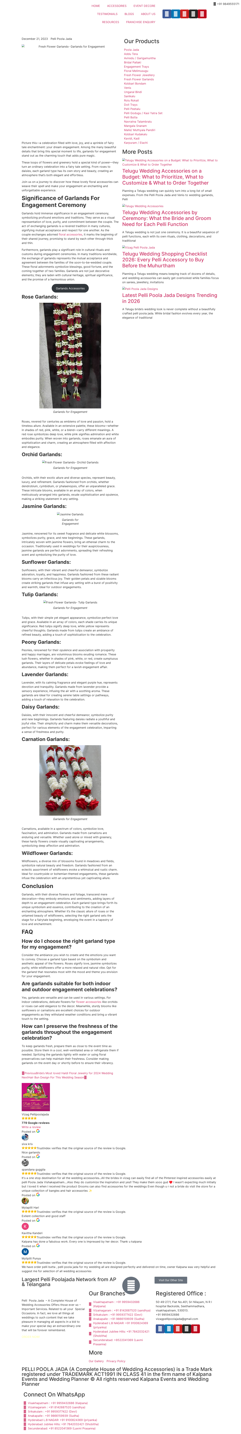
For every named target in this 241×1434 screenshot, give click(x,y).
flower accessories (88, 1002)
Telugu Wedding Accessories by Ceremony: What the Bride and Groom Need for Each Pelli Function (166, 218)
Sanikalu (129, 96)
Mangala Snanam (135, 126)
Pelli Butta (130, 117)
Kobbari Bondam (135, 83)
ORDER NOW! (31, 1337)
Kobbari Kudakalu (135, 134)
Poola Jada (131, 49)
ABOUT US (148, 14)
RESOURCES (110, 22)
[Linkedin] (175, 14)
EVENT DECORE (144, 6)
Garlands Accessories (70, 288)
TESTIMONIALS (107, 14)
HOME (96, 6)
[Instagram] (193, 14)
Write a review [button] (31, 1127)
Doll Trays (130, 104)
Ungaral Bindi (133, 92)
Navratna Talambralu (138, 121)
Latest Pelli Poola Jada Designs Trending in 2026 (169, 298)
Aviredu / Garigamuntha (140, 58)
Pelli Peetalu (132, 109)
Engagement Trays (136, 66)
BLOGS (129, 14)
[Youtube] (184, 14)
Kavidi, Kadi (132, 138)
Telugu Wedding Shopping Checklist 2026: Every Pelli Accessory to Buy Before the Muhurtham (164, 260)
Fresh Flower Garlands (139, 79)
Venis (127, 87)
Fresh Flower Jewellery (139, 75)
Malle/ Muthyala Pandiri (139, 130)
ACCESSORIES (116, 6)
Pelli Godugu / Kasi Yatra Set (143, 113)
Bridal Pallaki (132, 62)
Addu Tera (131, 54)
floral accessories (70, 234)
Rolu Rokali (131, 100)
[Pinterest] (202, 14)
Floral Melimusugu (136, 71)
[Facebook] (166, 14)
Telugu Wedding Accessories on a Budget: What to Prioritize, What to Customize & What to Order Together (165, 177)
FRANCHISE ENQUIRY (140, 22)
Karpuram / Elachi (136, 142)
